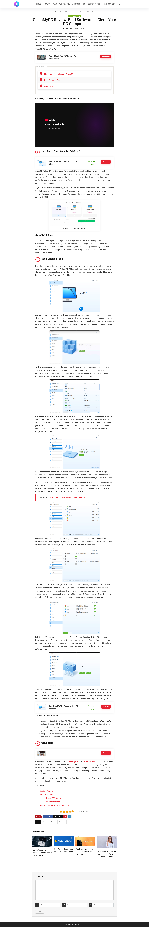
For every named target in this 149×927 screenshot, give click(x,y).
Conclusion (49, 86)
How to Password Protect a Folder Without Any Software (42, 853)
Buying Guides (108, 4)
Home (38, 4)
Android (76, 4)
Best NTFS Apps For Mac (49, 802)
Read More (106, 56)
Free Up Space (71, 822)
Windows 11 (64, 4)
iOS (84, 4)
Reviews (77, 28)
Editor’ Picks (94, 4)
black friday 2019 (51, 822)
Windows (82, 28)
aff (43, 822)
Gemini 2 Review (46, 791)
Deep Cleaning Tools (52, 80)
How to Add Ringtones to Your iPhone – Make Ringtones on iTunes (107, 854)
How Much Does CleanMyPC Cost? (58, 74)
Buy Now (106, 162)
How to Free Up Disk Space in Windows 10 (66, 497)
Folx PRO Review (46, 795)
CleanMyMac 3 (74, 761)
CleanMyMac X (90, 761)
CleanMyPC (61, 822)
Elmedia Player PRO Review (50, 798)
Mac (55, 4)
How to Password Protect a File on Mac (55, 805)
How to (47, 4)
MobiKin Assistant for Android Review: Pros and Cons (84, 851)
